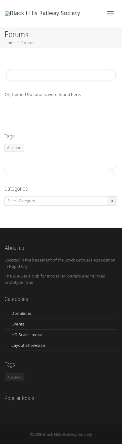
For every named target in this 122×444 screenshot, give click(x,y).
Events (18, 324)
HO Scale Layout (27, 334)
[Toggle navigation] (110, 13)
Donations (21, 313)
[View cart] (94, 12)
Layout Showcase (28, 345)
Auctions (14, 147)
